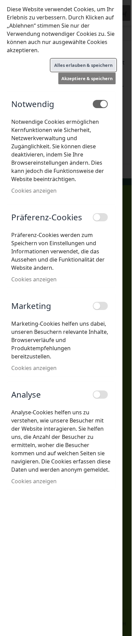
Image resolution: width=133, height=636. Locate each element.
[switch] (100, 104)
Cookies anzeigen (34, 190)
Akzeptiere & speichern (87, 78)
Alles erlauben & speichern (83, 65)
